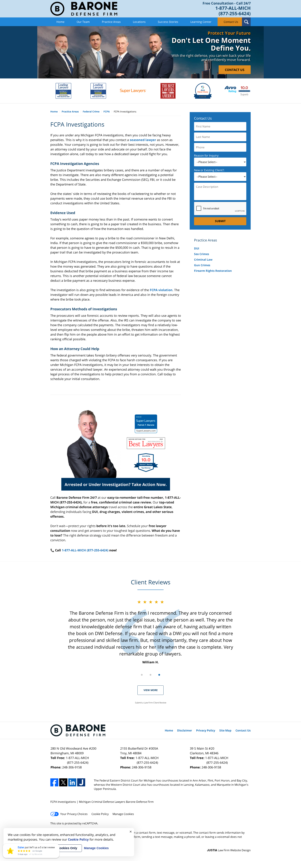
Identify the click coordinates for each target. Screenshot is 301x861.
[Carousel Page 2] (150, 674)
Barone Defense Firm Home (83, 9)
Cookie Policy (100, 814)
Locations (139, 22)
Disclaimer (184, 730)
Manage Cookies (123, 814)
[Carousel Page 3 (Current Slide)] (159, 674)
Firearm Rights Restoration (213, 271)
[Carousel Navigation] (150, 674)
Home (60, 22)
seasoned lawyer (143, 140)
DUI (196, 248)
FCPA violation (161, 290)
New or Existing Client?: (209, 170)
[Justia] (81, 782)
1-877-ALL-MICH (77, 760)
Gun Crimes (202, 265)
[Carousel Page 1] (141, 674)
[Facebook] (54, 782)
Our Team (83, 22)
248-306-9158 (72, 767)
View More (151, 690)
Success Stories (168, 22)
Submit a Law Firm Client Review (150, 702)
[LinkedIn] (72, 782)
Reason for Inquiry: (206, 155)
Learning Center (200, 22)
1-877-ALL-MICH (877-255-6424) (85, 550)
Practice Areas (111, 22)
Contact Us (231, 22)
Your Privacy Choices (74, 814)
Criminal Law (203, 259)
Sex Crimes (201, 254)
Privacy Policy (205, 730)
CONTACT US (234, 69)
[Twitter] (63, 782)
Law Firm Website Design (229, 850)
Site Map (225, 730)
